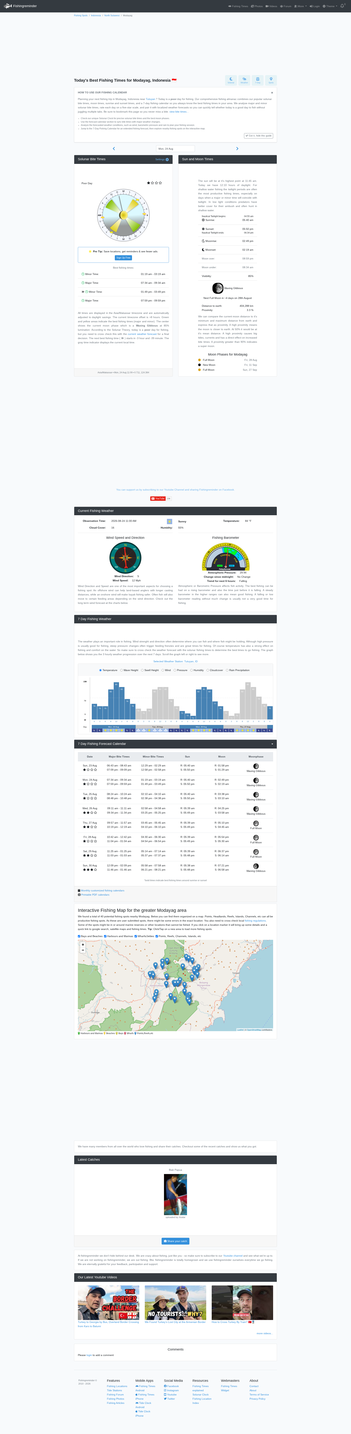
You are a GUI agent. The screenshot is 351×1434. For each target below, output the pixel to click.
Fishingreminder (24, 6)
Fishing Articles (115, 1402)
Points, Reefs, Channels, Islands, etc (180, 936)
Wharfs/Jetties (146, 936)
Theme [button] (330, 6)
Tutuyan (150, 99)
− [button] (83, 950)
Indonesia (96, 15)
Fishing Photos (115, 1398)
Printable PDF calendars (95, 894)
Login (316, 6)
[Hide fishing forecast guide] (272, 93)
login (89, 1355)
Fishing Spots (81, 15)
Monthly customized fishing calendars (102, 890)
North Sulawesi (112, 15)
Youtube (171, 1394)
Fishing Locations (117, 1386)
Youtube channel (233, 1255)
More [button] (301, 6)
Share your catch (177, 1241)
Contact (254, 1386)
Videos (273, 6)
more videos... (265, 1333)
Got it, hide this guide (260, 135)
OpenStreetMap (254, 1029)
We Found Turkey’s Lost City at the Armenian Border (175, 1322)
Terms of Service (259, 1394)
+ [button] (83, 944)
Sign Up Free (123, 258)
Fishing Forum (115, 1394)
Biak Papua (175, 1169)
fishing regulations (255, 920)
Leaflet (240, 1029)
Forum (287, 6)
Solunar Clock (201, 1394)
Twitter (171, 1398)
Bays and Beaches (92, 936)
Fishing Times (239, 6)
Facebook (173, 1386)
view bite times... (179, 111)
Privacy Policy (257, 1398)
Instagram (172, 1390)
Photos (258, 6)
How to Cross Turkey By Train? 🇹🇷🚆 (233, 1322)
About (253, 1390)
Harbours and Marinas (120, 936)
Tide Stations (114, 1390)
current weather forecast (142, 334)
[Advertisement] (175, 45)
